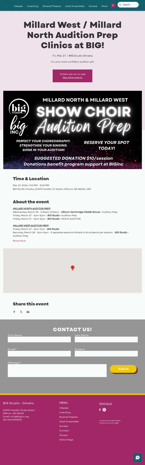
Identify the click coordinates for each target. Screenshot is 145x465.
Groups (63, 435)
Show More (19, 240)
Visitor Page (66, 439)
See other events (72, 77)
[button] (113, 4)
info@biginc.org (19, 416)
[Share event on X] (21, 312)
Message (13, 363)
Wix (117, 423)
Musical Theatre (68, 417)
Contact (64, 430)
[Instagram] (104, 410)
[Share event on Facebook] (14, 312)
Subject (80, 349)
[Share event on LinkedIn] (28, 312)
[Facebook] (100, 410)
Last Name (82, 335)
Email (11, 349)
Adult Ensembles (69, 421)
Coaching (65, 412)
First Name (15, 335)
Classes (63, 408)
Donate (63, 426)
